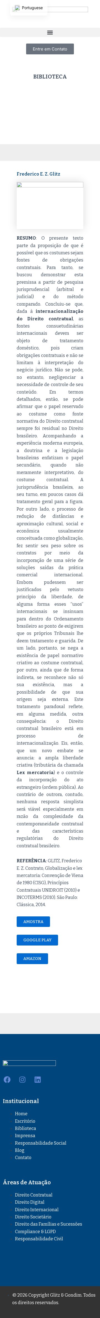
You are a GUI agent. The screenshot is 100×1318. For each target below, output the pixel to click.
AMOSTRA (33, 921)
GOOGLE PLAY (37, 939)
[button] (50, 32)
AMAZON (32, 958)
